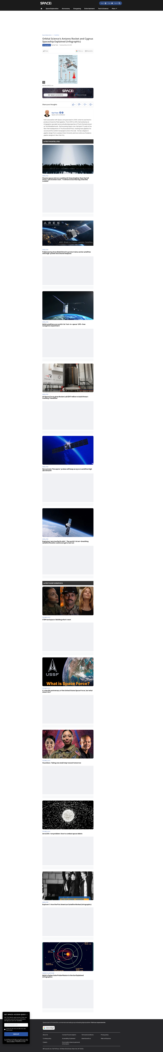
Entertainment (89, 8)
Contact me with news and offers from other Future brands (16, 1029)
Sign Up (16, 1034)
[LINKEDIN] (60, 113)
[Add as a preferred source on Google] (49, 1028)
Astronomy (66, 8)
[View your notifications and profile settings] (112, 3)
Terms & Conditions (11, 1041)
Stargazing (77, 8)
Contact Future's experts (69, 1034)
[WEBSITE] (62, 113)
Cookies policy (47, 1038)
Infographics (46, 45)
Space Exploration (52, 8)
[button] (117, 3)
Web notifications (106, 1038)
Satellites (56, 35)
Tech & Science (103, 8)
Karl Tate (55, 45)
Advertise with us (86, 1038)
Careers (45, 1042)
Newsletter (90, 51)
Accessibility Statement (68, 1038)
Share (46, 51)
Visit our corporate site (98, 1022)
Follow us (80, 51)
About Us (45, 1034)
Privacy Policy (18, 1040)
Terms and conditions (88, 1034)
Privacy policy (105, 1034)
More (113, 8)
